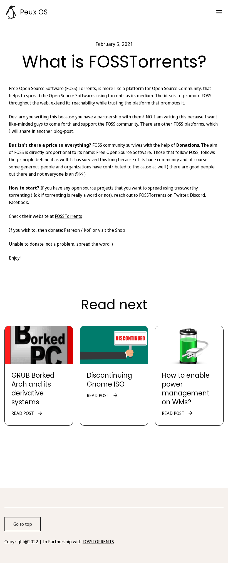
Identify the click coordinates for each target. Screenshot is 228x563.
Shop (120, 230)
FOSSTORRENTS (98, 542)
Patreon (72, 230)
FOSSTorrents (68, 216)
